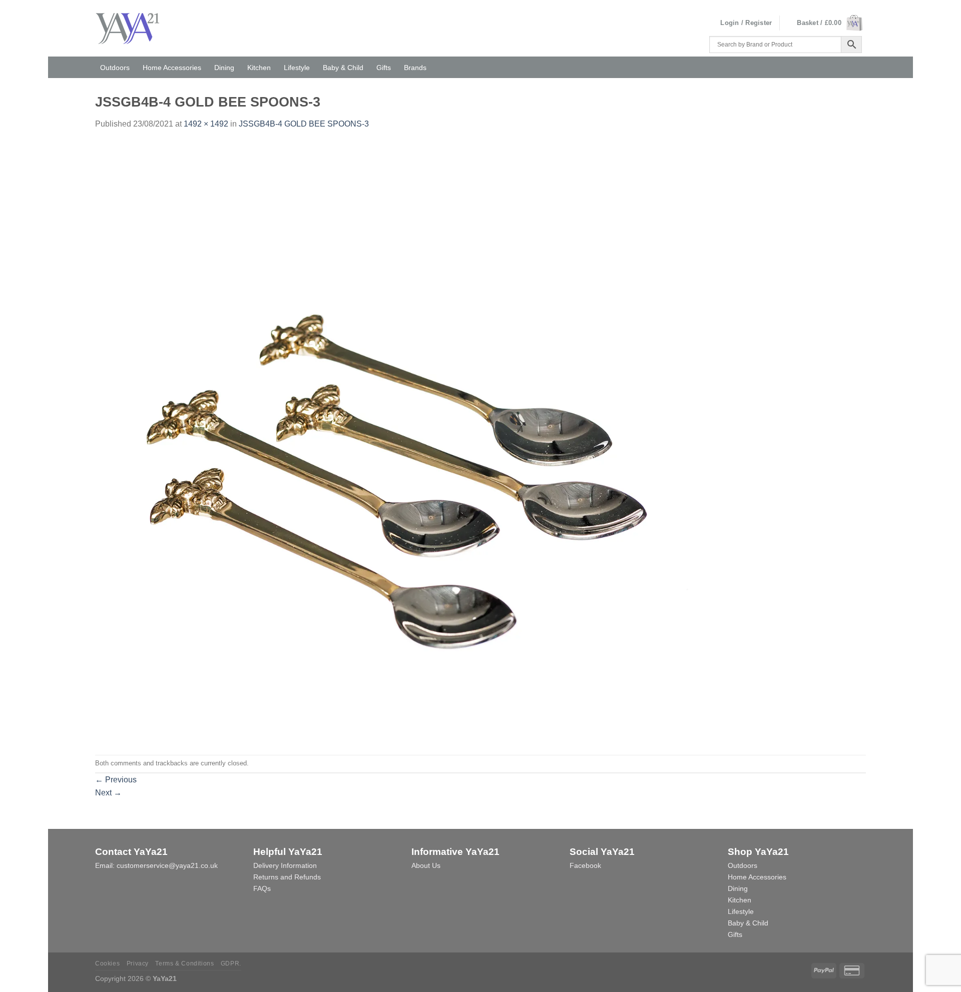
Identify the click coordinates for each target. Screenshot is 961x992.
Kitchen (259, 68)
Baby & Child (343, 68)
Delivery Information (285, 865)
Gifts (383, 68)
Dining (224, 68)
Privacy (138, 963)
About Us (425, 865)
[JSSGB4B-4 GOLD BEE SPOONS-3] (395, 442)
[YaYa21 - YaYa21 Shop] (136, 28)
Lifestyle (297, 68)
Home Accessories (172, 68)
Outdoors (115, 68)
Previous (116, 779)
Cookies (107, 963)
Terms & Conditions (184, 963)
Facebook (585, 865)
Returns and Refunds (287, 877)
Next (108, 792)
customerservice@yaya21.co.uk (167, 865)
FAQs (262, 888)
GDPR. (231, 963)
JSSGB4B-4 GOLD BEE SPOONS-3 (304, 124)
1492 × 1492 (206, 124)
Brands (415, 68)
